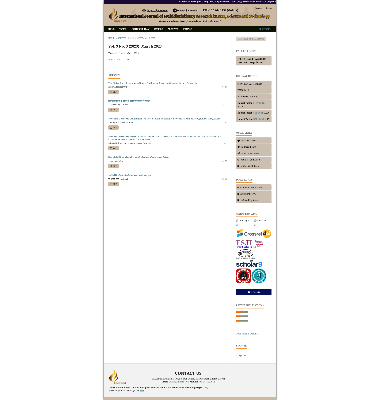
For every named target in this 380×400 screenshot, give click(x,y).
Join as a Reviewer (250, 153)
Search (265, 29)
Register (259, 8)
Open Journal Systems (247, 333)
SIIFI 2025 (258, 102)
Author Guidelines (249, 166)
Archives (173, 29)
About (122, 29)
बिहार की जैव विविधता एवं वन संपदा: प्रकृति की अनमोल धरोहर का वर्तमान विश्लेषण (138, 157)
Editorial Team (140, 29)
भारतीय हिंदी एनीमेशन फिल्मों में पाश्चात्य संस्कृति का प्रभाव (129, 175)
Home (111, 29)
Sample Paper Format (251, 187)
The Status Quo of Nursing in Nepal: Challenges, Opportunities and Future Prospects (152, 83)
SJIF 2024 (258, 112)
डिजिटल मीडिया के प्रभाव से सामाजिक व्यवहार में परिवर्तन (129, 100)
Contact (187, 29)
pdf (114, 91)
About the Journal (247, 141)
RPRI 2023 (258, 119)
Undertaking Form (249, 200)
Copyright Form (248, 193)
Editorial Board (248, 146)
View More (255, 292)
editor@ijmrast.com (179, 381)
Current (158, 29)
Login (269, 8)
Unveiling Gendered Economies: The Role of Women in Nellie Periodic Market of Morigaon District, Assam (164, 118)
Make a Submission (251, 38)
